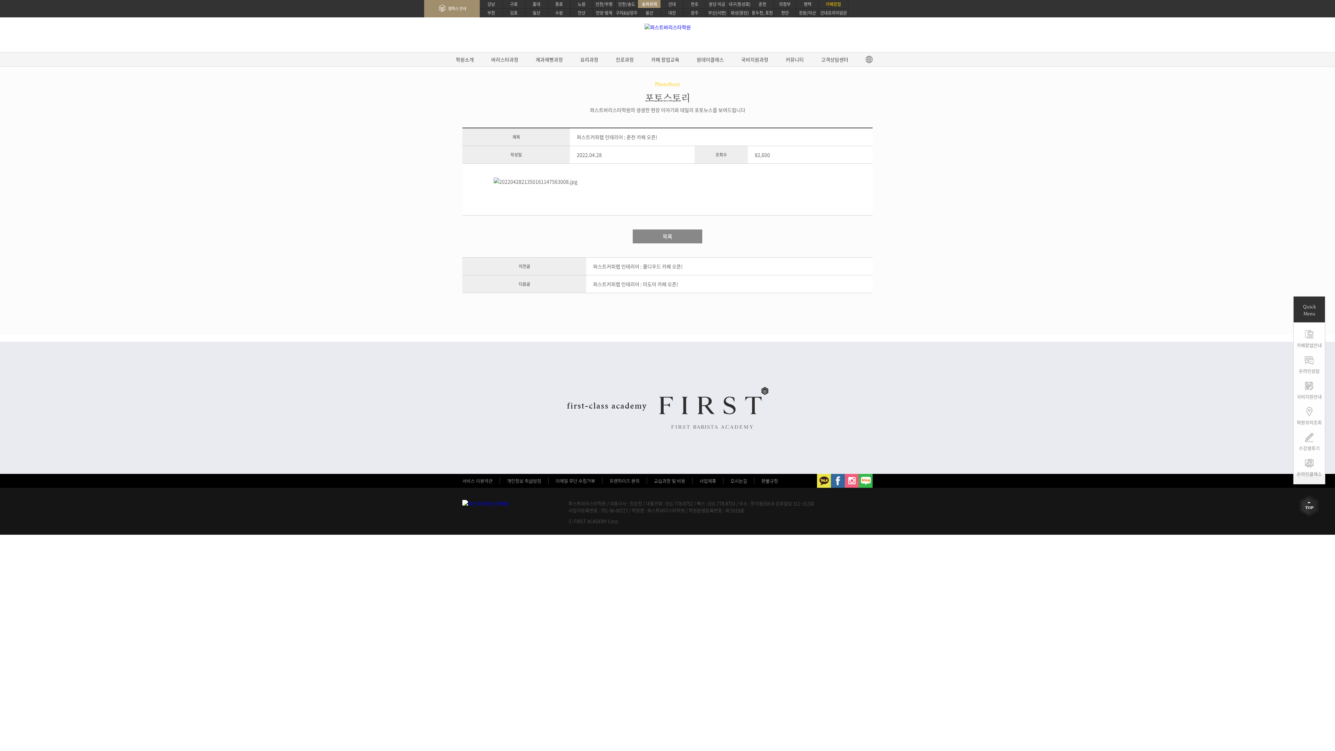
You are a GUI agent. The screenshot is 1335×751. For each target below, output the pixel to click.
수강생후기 (1309, 448)
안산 (581, 13)
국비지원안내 (1309, 396)
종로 (559, 4)
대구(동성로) (740, 4)
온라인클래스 (1309, 473)
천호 (694, 4)
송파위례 (649, 4)
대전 (672, 13)
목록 (667, 236)
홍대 (536, 4)
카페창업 (833, 4)
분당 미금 (717, 4)
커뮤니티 (795, 59)
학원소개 (465, 59)
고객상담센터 (834, 59)
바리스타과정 (504, 59)
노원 (581, 4)
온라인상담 (1309, 371)
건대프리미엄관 (833, 13)
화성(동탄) (740, 13)
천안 (785, 13)
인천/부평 (604, 4)
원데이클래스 (710, 59)
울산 (649, 13)
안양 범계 (604, 13)
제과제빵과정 (549, 59)
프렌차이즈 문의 (624, 480)
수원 (559, 13)
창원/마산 (807, 13)
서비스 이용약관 (477, 480)
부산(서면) (717, 13)
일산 (536, 13)
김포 (514, 13)
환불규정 (769, 480)
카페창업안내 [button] (1309, 345)
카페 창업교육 (665, 59)
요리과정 (589, 59)
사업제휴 (707, 480)
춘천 (762, 4)
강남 (491, 4)
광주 (694, 13)
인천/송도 (626, 4)
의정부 (785, 4)
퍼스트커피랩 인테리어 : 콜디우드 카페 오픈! (638, 266)
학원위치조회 (1309, 422)
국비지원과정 (754, 59)
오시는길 (738, 480)
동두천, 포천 (762, 13)
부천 (491, 13)
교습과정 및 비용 (669, 480)
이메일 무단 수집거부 (575, 480)
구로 (514, 4)
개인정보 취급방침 (524, 480)
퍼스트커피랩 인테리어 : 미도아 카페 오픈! (635, 284)
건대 (672, 4)
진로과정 (625, 59)
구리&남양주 (627, 13)
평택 (807, 4)
